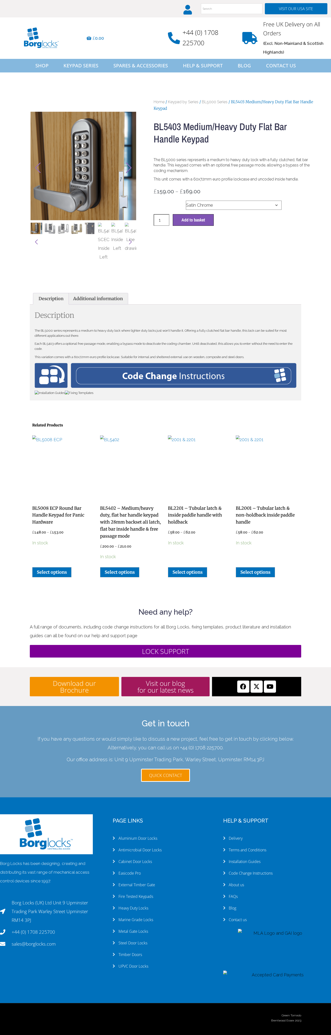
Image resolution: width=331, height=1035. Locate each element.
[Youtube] (270, 687)
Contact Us (281, 65)
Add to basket (193, 220)
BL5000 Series (215, 102)
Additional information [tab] (98, 298)
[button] (129, 168)
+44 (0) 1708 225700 (201, 748)
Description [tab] (51, 298)
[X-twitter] (257, 687)
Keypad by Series (183, 102)
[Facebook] (243, 687)
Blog (244, 65)
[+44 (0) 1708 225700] (174, 38)
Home (159, 102)
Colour (161, 204)
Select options (52, 572)
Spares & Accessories (140, 65)
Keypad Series (80, 65)
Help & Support (203, 65)
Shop (41, 65)
